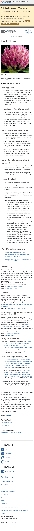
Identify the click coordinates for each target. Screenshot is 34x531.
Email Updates (9, 471)
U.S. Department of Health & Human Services (14, 510)
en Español (4, 494)
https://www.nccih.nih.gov (14, 286)
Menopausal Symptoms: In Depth (11, 432)
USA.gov (3, 513)
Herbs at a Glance (6, 422)
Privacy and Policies (7, 481)
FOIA (2, 488)
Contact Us (7, 477)
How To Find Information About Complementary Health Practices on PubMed (16, 304)
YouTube (7, 462)
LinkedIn (7, 457)
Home (2, 36)
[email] (6, 415)
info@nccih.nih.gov (10, 288)
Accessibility (4, 485)
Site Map (3, 497)
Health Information (11, 36)
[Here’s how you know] (17, 2)
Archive (3, 500)
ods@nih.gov (9, 335)
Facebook (8, 453)
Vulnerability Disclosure (8, 491)
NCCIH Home (5, 504)
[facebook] (8, 415)
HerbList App (5, 425)
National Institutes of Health (9, 507)
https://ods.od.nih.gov (13, 333)
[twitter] (10, 415)
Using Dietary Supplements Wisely (14, 252)
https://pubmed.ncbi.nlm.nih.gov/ (16, 308)
